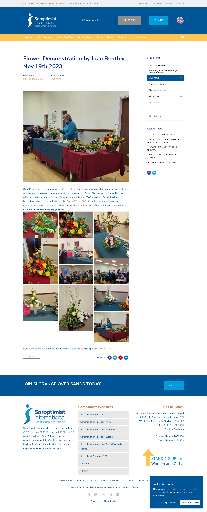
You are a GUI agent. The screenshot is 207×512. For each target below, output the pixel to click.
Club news (56, 78)
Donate (180, 3)
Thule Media (110, 501)
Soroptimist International (92, 414)
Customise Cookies (190, 502)
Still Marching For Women (161, 163)
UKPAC (84, 471)
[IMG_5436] (40, 261)
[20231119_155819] (111, 298)
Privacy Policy (116, 480)
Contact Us (143, 480)
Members (143, 3)
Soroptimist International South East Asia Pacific (101, 446)
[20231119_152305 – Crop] (76, 274)
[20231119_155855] (76, 225)
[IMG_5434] (76, 308)
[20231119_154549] (111, 271)
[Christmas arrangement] (40, 225)
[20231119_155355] (76, 251)
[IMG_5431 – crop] (40, 303)
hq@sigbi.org (177, 429)
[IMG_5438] (111, 235)
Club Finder (157, 3)
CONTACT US (105, 348)
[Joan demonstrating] (111, 327)
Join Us (169, 3)
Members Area (65, 480)
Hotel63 (84, 463)
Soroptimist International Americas (97, 429)
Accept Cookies (169, 502)
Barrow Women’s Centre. (79, 201)
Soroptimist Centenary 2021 (94, 456)
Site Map (130, 480)
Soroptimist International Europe (96, 436)
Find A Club (81, 480)
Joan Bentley (31, 357)
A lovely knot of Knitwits (161, 134)
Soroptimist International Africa (95, 421)
